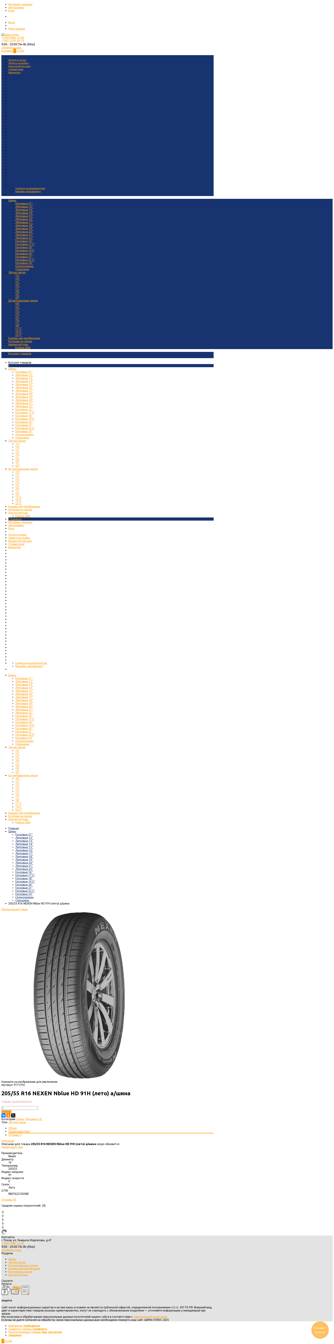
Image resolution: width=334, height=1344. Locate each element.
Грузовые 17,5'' (25, 244)
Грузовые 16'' (24, 241)
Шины (12, 200)
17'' (17, 288)
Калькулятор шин (19, 66)
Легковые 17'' (24, 222)
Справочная (15, 69)
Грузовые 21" (24, 256)
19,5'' (18, 331)
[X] (13, 1115)
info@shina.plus (11, 47)
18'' (17, 291)
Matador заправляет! (28, 191)
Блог (11, 10)
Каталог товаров (19, 353)
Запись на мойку (18, 63)
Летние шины (17, 1122)
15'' (17, 281)
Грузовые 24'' (24, 263)
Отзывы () (8, 1199)
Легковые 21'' (24, 234)
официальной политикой (150, 1316)
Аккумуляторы (18, 344)
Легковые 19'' (24, 228)
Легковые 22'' (24, 238)
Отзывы (14, 1134)
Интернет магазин (20, 4)
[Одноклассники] (8, 1115)
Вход (11, 22)
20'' (17, 297)
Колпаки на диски (20, 341)
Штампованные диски (23, 300)
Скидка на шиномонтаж (30, 188)
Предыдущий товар (14, 909)
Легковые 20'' (24, 231)
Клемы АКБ (22, 347)
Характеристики (19, 1131)
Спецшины (22, 269)
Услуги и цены (17, 59)
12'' (17, 306)
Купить (6, 1111)
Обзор (12, 1128)
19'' (17, 294)
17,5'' (18, 328)
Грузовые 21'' (24, 203)
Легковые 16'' (24, 219)
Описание (7, 1140)
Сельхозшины (24, 266)
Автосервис (16, 7)
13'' (17, 275)
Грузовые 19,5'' (25, 250)
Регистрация (16, 28)
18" (17, 325)
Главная (13, 828)
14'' (17, 278)
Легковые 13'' (24, 209)
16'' (17, 284)
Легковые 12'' (24, 206)
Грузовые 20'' (24, 253)
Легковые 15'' (24, 216)
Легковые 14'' (24, 212)
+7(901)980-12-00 (12, 37)
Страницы (15, 519)
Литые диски (17, 272)
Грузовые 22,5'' (25, 259)
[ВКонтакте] (3, 1115)
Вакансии (14, 72)
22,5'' (18, 335)
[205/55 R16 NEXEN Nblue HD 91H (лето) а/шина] (75, 1078)
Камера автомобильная (24, 338)
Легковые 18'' (24, 225)
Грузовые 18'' (24, 247)
